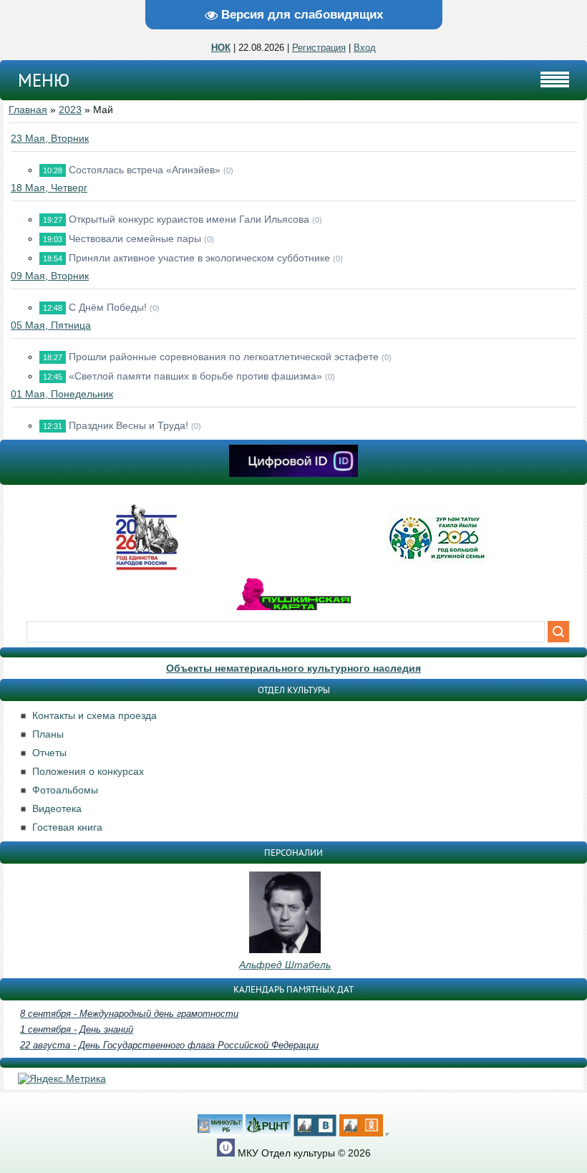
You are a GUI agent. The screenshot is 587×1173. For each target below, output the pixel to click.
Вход (365, 47)
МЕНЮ (43, 80)
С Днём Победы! (108, 307)
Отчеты (49, 752)
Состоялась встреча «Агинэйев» (144, 169)
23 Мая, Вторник (50, 138)
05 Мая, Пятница (51, 325)
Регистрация (319, 47)
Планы (48, 734)
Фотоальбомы (65, 790)
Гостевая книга (67, 827)
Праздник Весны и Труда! (128, 425)
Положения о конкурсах (88, 771)
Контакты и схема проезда (94, 715)
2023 (70, 109)
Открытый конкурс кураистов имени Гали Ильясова (189, 219)
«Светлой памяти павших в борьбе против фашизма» (195, 376)
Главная (28, 109)
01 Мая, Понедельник (62, 394)
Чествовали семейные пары (135, 238)
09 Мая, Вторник (50, 275)
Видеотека (57, 808)
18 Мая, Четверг (49, 187)
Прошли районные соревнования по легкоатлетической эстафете (224, 356)
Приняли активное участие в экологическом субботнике (199, 258)
